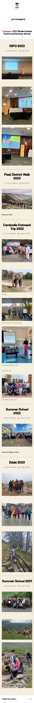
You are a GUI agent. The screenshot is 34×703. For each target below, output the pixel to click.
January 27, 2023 (25, 233)
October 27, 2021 (25, 467)
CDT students (18, 20)
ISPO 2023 (17, 46)
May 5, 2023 (25, 51)
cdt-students (13, 51)
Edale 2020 (17, 462)
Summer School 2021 (17, 581)
